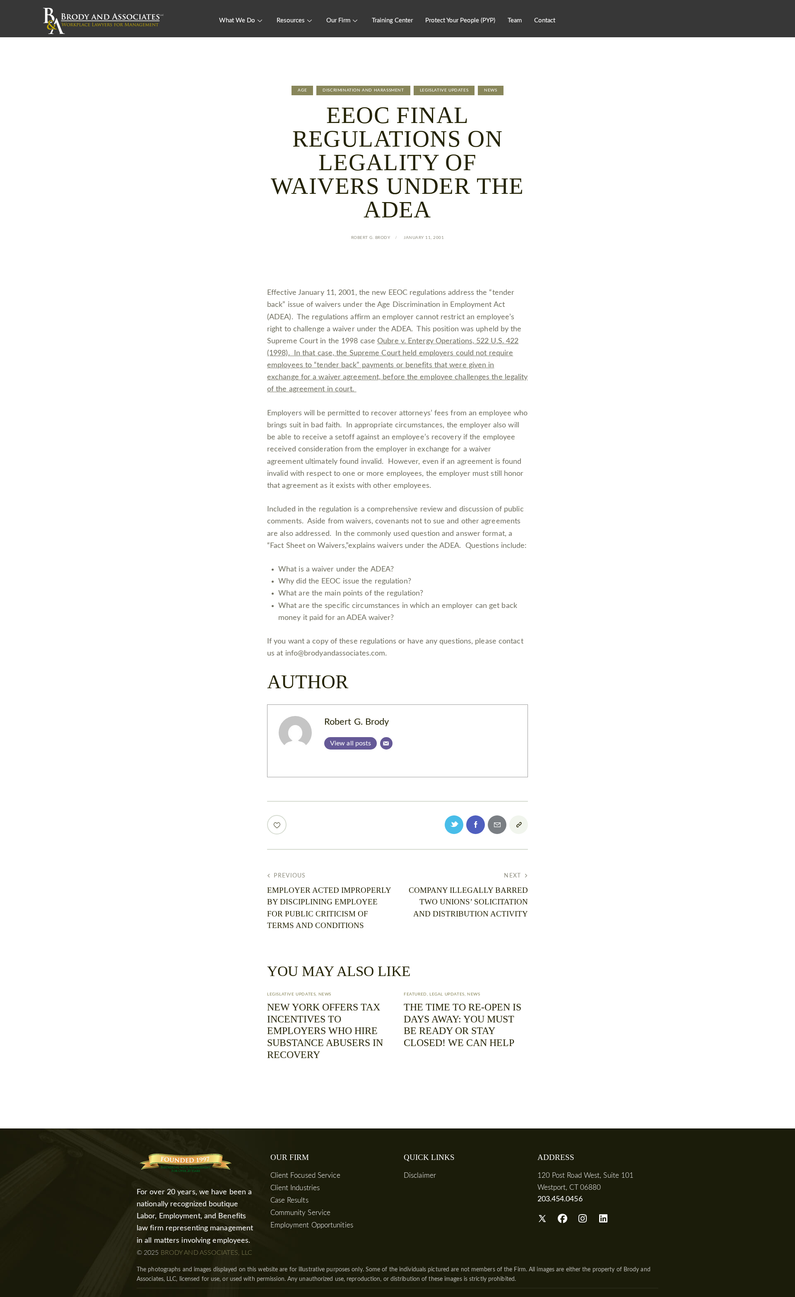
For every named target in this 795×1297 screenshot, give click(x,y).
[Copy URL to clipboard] (518, 824)
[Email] (386, 743)
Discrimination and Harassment (363, 90)
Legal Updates (447, 994)
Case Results (289, 1200)
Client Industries (295, 1187)
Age (302, 90)
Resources (291, 20)
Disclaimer (420, 1175)
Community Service (300, 1212)
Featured (415, 994)
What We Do (237, 20)
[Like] (277, 824)
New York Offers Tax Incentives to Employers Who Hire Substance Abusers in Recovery (325, 1031)
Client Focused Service (305, 1175)
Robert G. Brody (356, 722)
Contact (544, 20)
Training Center (392, 20)
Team (515, 20)
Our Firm (338, 20)
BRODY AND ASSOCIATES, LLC (207, 1252)
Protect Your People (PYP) (460, 20)
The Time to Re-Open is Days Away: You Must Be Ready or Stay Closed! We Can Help (462, 1025)
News (490, 90)
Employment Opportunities (311, 1225)
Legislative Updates (444, 90)
